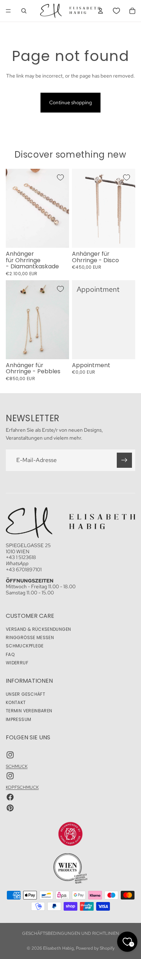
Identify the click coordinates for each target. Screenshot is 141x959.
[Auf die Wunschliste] (60, 177)
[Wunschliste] (116, 11)
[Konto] (100, 11)
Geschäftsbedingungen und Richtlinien (70, 933)
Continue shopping (70, 102)
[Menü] (8, 11)
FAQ (10, 654)
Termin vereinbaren (29, 711)
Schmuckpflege (25, 646)
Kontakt (16, 703)
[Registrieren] (124, 459)
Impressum (18, 719)
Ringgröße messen (30, 638)
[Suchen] (24, 11)
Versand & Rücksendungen (38, 629)
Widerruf (17, 663)
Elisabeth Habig (58, 948)
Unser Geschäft (25, 694)
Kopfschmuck (22, 788)
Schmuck (16, 766)
